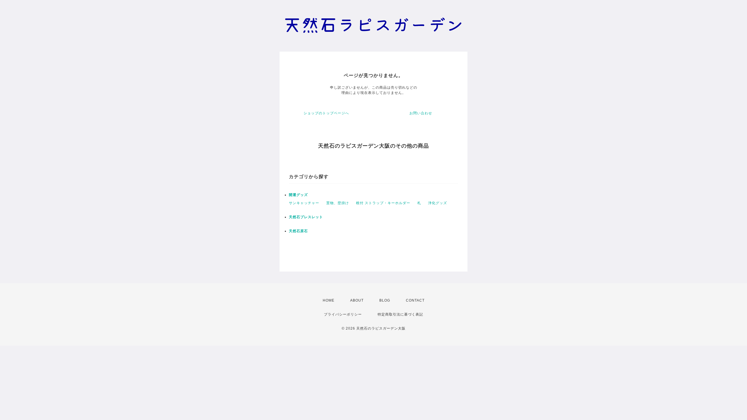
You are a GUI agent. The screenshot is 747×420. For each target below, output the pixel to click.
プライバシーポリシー (343, 314)
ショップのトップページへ (326, 113)
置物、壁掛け (337, 203)
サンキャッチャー (304, 203)
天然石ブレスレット (306, 217)
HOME (328, 300)
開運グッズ (298, 195)
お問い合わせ (420, 113)
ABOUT (357, 300)
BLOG (384, 300)
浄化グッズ (437, 203)
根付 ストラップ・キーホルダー (383, 203)
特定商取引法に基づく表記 (400, 314)
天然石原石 (298, 231)
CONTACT (415, 300)
